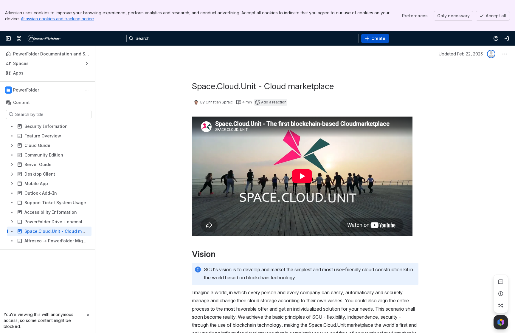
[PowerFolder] (45, 38)
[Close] (87, 315)
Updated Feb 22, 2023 (461, 53)
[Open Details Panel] (500, 293)
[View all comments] (500, 281)
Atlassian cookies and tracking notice (57, 18)
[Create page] (500, 305)
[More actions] (86, 90)
